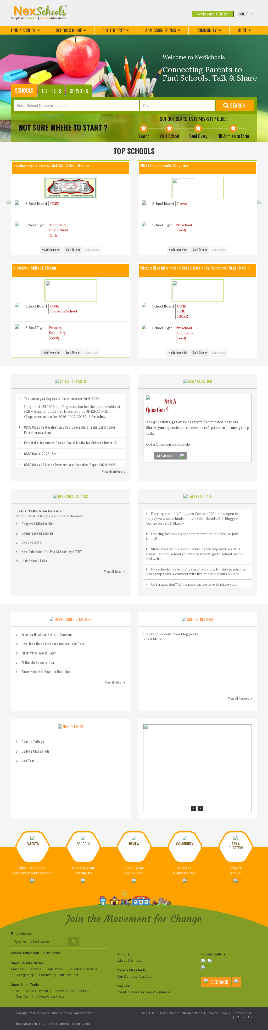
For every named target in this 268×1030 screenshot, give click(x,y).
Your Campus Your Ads (134, 976)
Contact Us (244, 1017)
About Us (148, 1013)
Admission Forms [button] (160, 30)
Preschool (18, 969)
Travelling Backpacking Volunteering (144, 992)
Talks (15, 991)
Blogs (85, 991)
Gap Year (23, 996)
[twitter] (210, 961)
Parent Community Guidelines (180, 1013)
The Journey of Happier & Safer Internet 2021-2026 (61, 398)
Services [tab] (79, 91)
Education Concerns (82, 969)
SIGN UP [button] (243, 13)
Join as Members (129, 960)
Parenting (46, 975)
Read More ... (154, 639)
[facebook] (203, 961)
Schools (35, 969)
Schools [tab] (24, 90)
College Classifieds (50, 996)
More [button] (242, 30)
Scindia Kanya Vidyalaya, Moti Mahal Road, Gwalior (51, 165)
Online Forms (51, 953)
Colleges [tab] (51, 91)
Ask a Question (36, 991)
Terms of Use (242, 1013)
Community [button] (207, 30)
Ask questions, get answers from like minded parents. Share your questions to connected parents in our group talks (197, 428)
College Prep (25, 975)
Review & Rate (64, 991)
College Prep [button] (113, 30)
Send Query (72, 250)
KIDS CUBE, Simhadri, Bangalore (164, 165)
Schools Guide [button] (69, 30)
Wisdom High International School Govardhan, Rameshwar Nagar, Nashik (194, 268)
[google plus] (203, 968)
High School (54, 969)
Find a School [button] (23, 30)
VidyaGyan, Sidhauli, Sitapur (34, 268)
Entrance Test (68, 975)
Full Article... (95, 417)
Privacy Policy (217, 1013)
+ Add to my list (51, 250)
